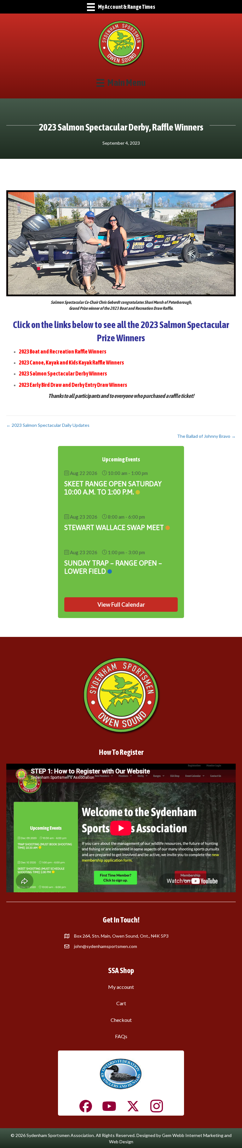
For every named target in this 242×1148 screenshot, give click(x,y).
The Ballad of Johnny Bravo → (206, 436)
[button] (121, 604)
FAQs (121, 1036)
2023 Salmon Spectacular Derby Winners (63, 373)
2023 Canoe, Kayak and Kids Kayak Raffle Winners (71, 362)
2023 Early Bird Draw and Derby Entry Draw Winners (73, 385)
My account (121, 987)
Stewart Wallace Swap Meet (114, 527)
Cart (121, 1003)
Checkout (121, 1020)
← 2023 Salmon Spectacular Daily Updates (47, 425)
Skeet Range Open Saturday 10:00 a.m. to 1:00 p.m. (113, 488)
